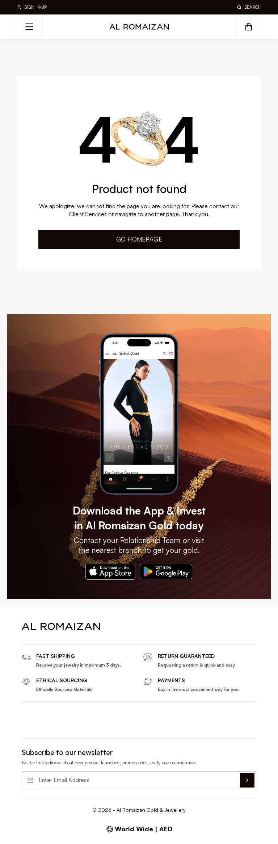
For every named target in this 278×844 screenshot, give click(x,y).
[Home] (139, 26)
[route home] (61, 626)
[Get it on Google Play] (166, 572)
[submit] (247, 780)
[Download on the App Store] (110, 572)
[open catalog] (29, 26)
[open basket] (248, 26)
